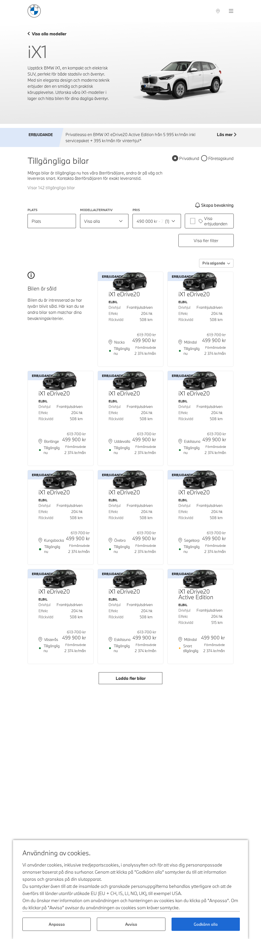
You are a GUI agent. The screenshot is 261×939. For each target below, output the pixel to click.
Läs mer (224, 134)
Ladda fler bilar (131, 678)
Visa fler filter (206, 240)
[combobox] (104, 221)
